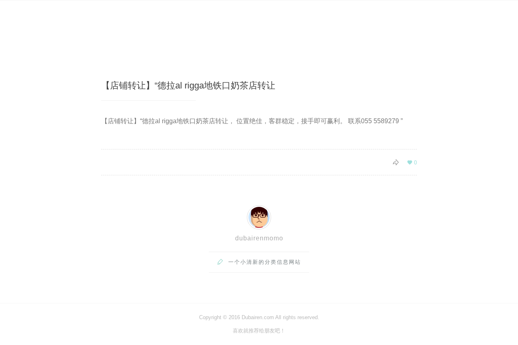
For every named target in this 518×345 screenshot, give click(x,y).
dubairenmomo (259, 238)
